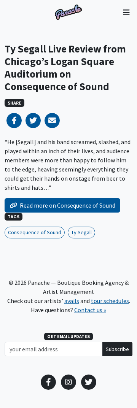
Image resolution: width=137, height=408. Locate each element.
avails (71, 301)
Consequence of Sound (34, 232)
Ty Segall (81, 232)
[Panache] (68, 12)
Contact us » (90, 310)
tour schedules (110, 301)
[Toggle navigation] (126, 12)
